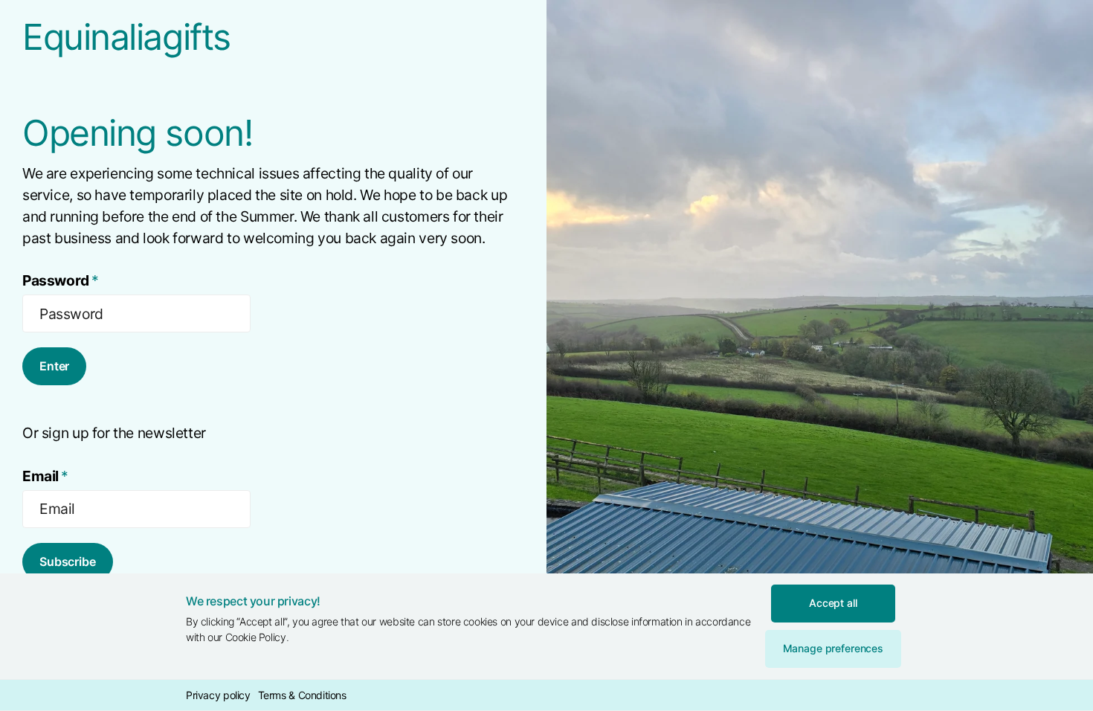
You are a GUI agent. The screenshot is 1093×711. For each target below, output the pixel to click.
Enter (54, 365)
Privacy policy (218, 695)
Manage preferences (833, 648)
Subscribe (67, 561)
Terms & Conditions (302, 695)
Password (60, 280)
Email (45, 476)
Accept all (833, 602)
